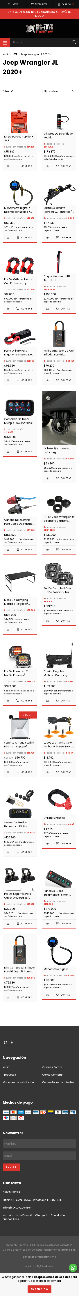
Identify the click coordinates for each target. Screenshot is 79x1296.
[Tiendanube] (39, 1267)
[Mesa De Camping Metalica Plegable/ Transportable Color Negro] (8, 629)
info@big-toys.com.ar (17, 1207)
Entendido (39, 1289)
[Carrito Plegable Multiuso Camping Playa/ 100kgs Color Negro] (48, 701)
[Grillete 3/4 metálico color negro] (48, 478)
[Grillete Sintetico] (48, 844)
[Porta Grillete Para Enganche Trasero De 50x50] (8, 380)
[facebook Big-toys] (12, 1042)
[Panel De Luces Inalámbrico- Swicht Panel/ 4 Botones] (48, 924)
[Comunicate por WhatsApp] (73, 1268)
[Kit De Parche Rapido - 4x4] (8, 166)
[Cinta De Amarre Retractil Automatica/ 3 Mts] (48, 238)
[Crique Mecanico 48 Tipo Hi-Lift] (48, 309)
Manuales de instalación (18, 1082)
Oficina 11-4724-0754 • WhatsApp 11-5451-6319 (32, 1200)
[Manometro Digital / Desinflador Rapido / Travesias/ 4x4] (8, 238)
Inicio (6, 54)
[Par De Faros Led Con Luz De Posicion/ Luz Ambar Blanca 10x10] (48, 621)
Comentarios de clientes (58, 1082)
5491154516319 (11, 1192)
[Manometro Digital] (48, 995)
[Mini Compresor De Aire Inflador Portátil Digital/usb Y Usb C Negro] (48, 380)
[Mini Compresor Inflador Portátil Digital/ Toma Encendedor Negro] (8, 997)
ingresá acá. (68, 1249)
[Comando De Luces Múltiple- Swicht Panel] (8, 452)
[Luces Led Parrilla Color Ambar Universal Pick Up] (48, 772)
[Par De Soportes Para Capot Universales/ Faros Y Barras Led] (8, 924)
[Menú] (5, 42)
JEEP (15, 54)
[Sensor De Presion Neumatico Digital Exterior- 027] (8, 852)
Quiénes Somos (52, 1067)
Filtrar (6, 91)
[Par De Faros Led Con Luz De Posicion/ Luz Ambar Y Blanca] (8, 701)
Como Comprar (52, 1075)
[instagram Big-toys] (6, 1042)
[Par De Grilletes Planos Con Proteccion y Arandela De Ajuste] (8, 309)
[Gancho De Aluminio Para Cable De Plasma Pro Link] (8, 550)
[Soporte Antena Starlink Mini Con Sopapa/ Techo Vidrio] (8, 772)
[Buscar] (74, 42)
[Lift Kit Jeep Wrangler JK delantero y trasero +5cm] (48, 550)
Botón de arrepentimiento (39, 1256)
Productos (9, 1075)
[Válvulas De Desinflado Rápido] (48, 166)
